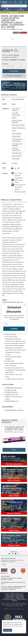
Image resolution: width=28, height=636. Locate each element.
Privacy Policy (10, 595)
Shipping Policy (20, 598)
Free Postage (16, 134)
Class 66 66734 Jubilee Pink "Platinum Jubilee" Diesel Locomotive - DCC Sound (14, 428)
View (14, 450)
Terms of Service (22, 599)
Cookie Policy (19, 595)
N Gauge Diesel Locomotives (17, 140)
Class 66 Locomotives (16, 114)
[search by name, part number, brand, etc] (2, 5)
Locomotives (16, 136)
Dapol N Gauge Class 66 (17, 121)
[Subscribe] (25, 564)
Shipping (16, 55)
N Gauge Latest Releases (17, 145)
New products (16, 156)
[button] (10, 2)
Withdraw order (9, 598)
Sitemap (14, 601)
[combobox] (14, 5)
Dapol (13, 29)
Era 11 (14, 131)
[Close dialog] (24, 305)
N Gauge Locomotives (16, 149)
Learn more (8, 630)
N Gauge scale (17, 153)
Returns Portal (19, 596)
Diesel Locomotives (18, 128)
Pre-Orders (16, 159)
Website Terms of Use (17, 594)
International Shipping (9, 599)
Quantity (5, 64)
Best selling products (16, 109)
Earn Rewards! (14, 12)
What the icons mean (20, 191)
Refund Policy (10, 596)
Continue (14, 329)
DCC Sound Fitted (18, 125)
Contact (7, 594)
